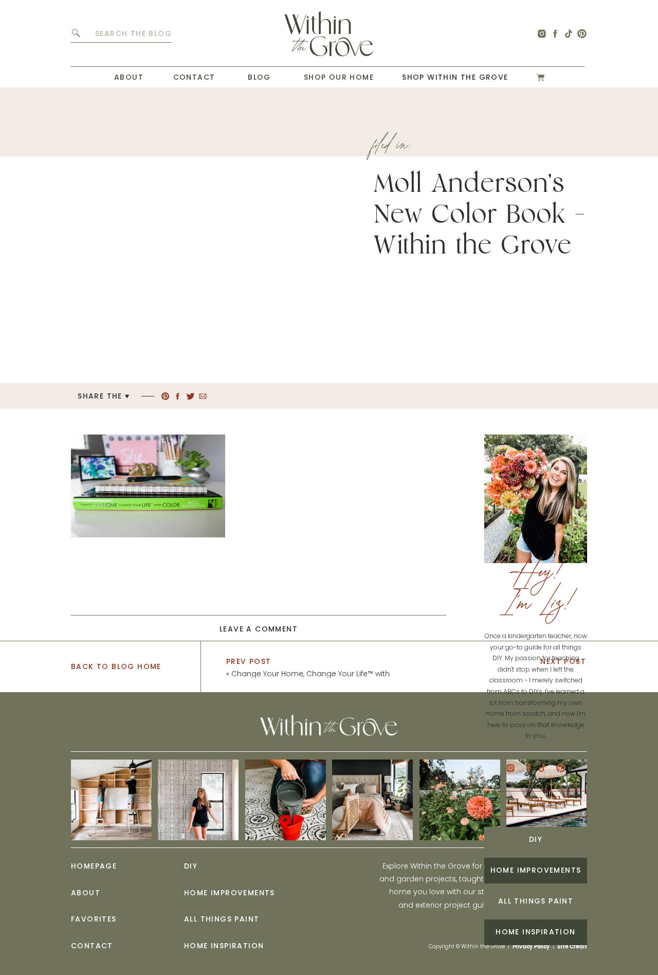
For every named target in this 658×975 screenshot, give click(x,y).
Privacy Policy (531, 946)
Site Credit (572, 946)
